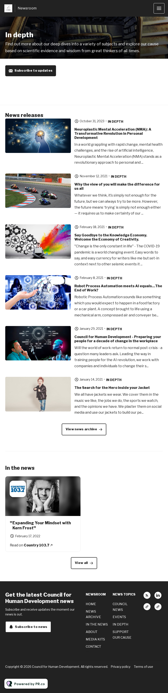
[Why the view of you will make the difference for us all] (38, 191)
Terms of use (143, 666)
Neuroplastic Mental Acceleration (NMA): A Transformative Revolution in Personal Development (112, 133)
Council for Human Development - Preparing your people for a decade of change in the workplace (117, 339)
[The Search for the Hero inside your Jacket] (38, 394)
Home (91, 604)
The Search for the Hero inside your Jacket (112, 388)
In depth (115, 121)
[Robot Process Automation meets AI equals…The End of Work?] (38, 292)
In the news (97, 624)
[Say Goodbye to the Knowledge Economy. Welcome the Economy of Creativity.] (38, 241)
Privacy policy (120, 666)
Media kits (95, 639)
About (91, 632)
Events (119, 617)
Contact (93, 647)
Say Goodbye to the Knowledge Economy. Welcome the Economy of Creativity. (110, 237)
